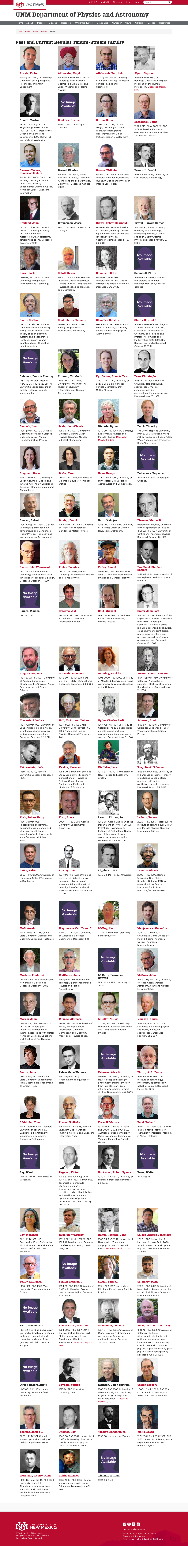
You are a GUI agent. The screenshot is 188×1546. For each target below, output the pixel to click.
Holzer (141, 673)
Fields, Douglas (69, 567)
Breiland (25, 223)
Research (66, 23)
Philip (141, 1072)
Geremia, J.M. (68, 611)
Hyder (102, 720)
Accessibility (129, 1533)
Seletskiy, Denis (147, 1281)
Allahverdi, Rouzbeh (109, 73)
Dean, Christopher (146, 376)
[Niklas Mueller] (108, 1004)
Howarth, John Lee (32, 720)
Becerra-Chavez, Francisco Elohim (31, 171)
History (44, 31)
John (35, 223)
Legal (139, 1533)
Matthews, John (69, 975)
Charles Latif (115, 720)
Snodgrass (144, 1325)
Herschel (158, 1325)
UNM (20, 31)
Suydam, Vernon (69, 1384)
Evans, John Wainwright (36, 567)
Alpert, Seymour (145, 73)
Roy (168, 1325)
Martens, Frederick (32, 975)
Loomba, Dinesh (147, 870)
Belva (113, 273)
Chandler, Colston (107, 320)
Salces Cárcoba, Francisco (154, 1234)
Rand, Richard (146, 1122)
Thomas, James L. (31, 1431)
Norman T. (76, 1281)
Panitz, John (28, 1072)
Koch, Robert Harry (32, 817)
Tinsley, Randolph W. (112, 1431)
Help (128, 2)
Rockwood (104, 1172)
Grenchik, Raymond (71, 673)
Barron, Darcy (105, 120)
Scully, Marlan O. (31, 1281)
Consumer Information (134, 1536)
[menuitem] (20, 23)
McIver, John (28, 1019)
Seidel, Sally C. (108, 1281)
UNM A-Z (92, 2)
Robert (152, 673)
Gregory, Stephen (31, 673)
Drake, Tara (66, 473)
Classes (53, 23)
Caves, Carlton (29, 320)
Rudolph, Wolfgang (71, 1234)
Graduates (102, 23)
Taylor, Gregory (147, 1384)
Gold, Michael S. (108, 611)
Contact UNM (149, 1533)
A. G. (150, 1072)
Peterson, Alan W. (109, 1072)
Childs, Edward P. (145, 320)
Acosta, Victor (29, 73)
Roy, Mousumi (29, 1234)
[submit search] (169, 2)
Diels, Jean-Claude (71, 426)
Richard (113, 1234)
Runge (102, 1234)
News (128, 23)
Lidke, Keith (28, 870)
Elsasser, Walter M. (149, 520)
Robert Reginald (116, 223)
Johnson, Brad (146, 720)
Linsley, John (67, 870)
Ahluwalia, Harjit (69, 73)
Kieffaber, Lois (107, 767)
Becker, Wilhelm (107, 170)
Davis (158, 1072)
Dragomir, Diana (30, 473)
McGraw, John (146, 975)
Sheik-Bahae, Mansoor (73, 1325)
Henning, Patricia (109, 673)
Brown (100, 223)
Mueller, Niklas (108, 1019)
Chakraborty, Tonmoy (72, 320)
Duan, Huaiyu (106, 473)
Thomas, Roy (67, 1431)
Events (151, 23)
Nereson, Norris (147, 1019)
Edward (163, 673)
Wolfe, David (145, 1431)
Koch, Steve (66, 817)
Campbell (102, 273)
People (41, 23)
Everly (38, 1475)
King (140, 767)
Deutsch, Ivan (28, 426)
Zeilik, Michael (69, 1475)
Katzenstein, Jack (31, 767)
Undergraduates (84, 23)
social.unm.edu (138, 1529)
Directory (117, 2)
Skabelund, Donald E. (112, 1325)
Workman (26, 1475)
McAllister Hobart (77, 720)
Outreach (117, 23)
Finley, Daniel (107, 567)
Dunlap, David (68, 520)
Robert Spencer (123, 1172)
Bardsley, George (69, 120)
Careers (139, 23)
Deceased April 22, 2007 (119, 1248)
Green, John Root (148, 611)
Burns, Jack (27, 273)
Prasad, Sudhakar (70, 1122)
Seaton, (64, 1281)
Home (20, 23)
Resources (164, 23)
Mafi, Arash (27, 928)
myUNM (105, 2)
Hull (61, 720)
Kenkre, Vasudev (70, 767)
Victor (75, 1172)
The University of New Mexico (29, 5)
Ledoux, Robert (147, 817)
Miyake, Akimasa (70, 1019)
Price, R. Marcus (108, 1122)
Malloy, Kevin (107, 928)
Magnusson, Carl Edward (75, 928)
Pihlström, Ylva (30, 1122)
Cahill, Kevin (66, 273)
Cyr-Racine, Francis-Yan (111, 376)
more (137, 2)
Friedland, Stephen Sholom (149, 568)
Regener (64, 1172)
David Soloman (154, 767)
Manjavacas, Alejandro (152, 928)
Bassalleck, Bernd (145, 121)
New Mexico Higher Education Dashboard (143, 1539)
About (29, 23)
